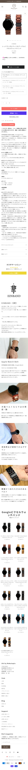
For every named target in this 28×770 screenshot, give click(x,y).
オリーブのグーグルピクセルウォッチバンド (20, 558)
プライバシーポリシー (7, 724)
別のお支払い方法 (14, 116)
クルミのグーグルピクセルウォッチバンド (20, 536)
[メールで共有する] (12, 120)
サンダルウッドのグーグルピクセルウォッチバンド (7, 536)
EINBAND (14, 43)
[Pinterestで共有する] (10, 120)
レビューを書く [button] (14, 273)
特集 (2, 706)
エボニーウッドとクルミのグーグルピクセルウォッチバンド (20, 582)
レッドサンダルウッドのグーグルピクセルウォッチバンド (7, 559)
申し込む (6, 747)
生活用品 (3, 686)
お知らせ (3, 704)
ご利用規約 (4, 721)
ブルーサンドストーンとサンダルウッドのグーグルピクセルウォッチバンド (20, 606)
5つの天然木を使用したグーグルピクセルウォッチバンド (7, 652)
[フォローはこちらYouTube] (18, 752)
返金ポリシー (4, 729)
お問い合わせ (4, 719)
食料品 (3, 688)
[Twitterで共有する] (8, 120)
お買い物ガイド (5, 714)
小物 (2, 681)
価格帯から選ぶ (5, 693)
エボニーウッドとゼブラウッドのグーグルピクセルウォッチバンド (7, 606)
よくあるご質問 (5, 716)
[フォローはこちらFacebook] (2, 752)
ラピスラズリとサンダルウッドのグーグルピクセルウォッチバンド (7, 629)
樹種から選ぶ (4, 696)
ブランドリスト (5, 691)
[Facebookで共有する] (5, 120)
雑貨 (2, 683)
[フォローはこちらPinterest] (14, 752)
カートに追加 (14, 108)
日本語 (18, 756)
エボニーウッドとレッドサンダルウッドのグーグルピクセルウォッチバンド (7, 582)
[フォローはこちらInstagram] (10, 752)
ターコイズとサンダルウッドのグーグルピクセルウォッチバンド (20, 629)
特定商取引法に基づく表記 (8, 726)
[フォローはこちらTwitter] (6, 752)
